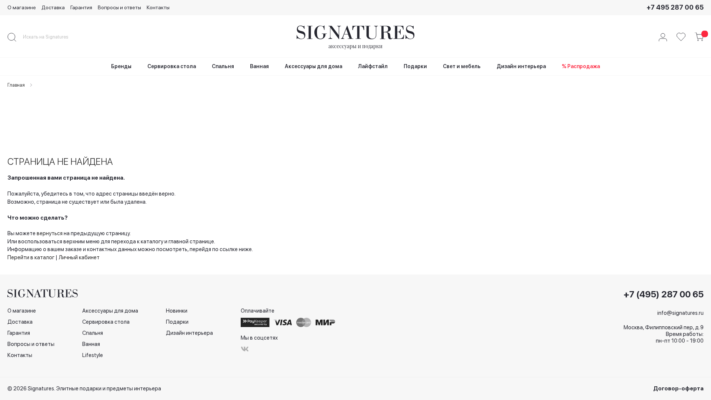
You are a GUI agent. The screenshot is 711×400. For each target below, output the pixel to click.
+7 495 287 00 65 (675, 7)
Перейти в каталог (30, 257)
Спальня (92, 333)
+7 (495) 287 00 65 (664, 294)
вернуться (50, 233)
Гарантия (81, 7)
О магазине (21, 7)
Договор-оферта (678, 388)
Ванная (91, 344)
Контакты (158, 7)
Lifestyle (92, 355)
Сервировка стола (106, 322)
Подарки (177, 322)
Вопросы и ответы (119, 7)
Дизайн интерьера (189, 333)
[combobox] (51, 37)
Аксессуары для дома (110, 310)
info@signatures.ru (680, 313)
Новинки (176, 310)
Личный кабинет (79, 257)
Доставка (53, 7)
